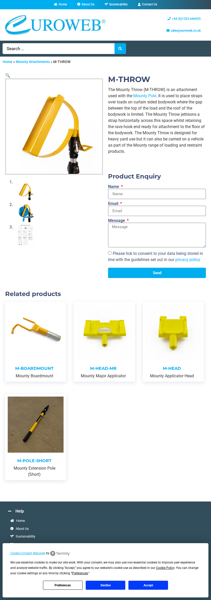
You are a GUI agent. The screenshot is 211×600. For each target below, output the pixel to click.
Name (114, 187)
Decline (106, 585)
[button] (7, 75)
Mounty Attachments (33, 62)
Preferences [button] (80, 573)
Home (7, 62)
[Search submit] (120, 48)
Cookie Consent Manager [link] (27, 553)
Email (113, 204)
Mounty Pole (144, 95)
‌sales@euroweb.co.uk (186, 30)
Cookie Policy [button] (165, 568)
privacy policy (187, 259)
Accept (148, 585)
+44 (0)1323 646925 (186, 19)
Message (117, 221)
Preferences (63, 585)
